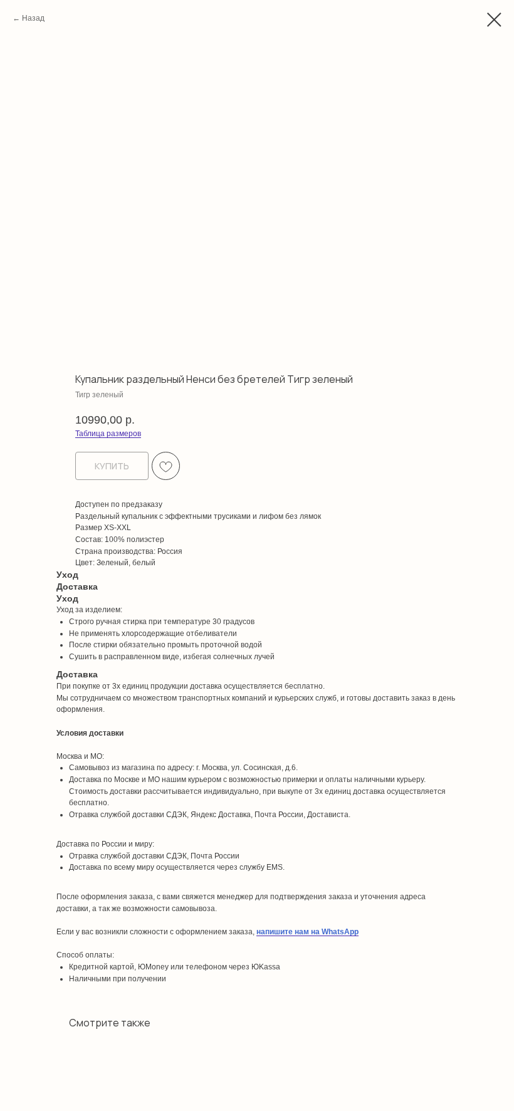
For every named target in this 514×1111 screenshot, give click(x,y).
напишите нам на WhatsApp (307, 931)
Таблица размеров (108, 433)
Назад (33, 18)
